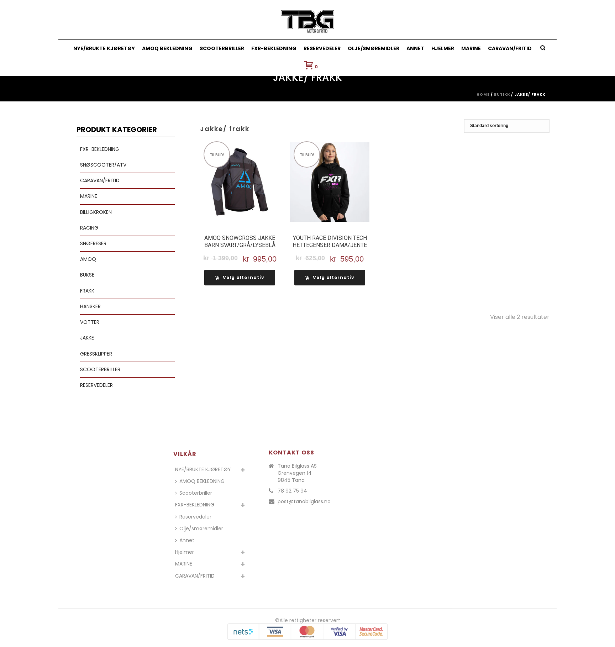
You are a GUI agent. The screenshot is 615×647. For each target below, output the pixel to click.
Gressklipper (96, 353)
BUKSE (87, 274)
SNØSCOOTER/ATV (103, 164)
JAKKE (87, 337)
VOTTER (89, 322)
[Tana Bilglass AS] (308, 19)
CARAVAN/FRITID (510, 48)
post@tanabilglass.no (304, 501)
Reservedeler (322, 48)
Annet (415, 48)
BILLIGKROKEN (96, 212)
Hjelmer (442, 48)
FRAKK (87, 290)
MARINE (471, 48)
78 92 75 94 (292, 491)
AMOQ (88, 259)
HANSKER (90, 306)
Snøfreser (93, 243)
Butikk (502, 94)
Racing (89, 227)
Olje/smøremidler (373, 48)
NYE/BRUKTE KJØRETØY (104, 48)
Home (483, 94)
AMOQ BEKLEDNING (167, 48)
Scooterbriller (222, 48)
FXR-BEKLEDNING (273, 48)
